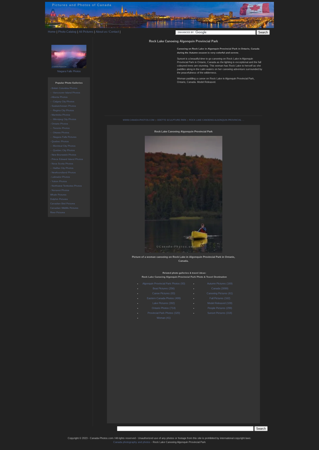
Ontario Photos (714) (164, 308)
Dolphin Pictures (59, 199)
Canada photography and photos (131, 442)
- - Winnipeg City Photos (63, 119)
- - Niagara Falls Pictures (63, 137)
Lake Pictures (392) (163, 303)
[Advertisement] (140, 77)
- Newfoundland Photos (63, 172)
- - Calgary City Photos (62, 101)
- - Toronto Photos (60, 128)
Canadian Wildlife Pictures (64, 208)
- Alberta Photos (58, 97)
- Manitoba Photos (60, 114)
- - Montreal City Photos (62, 146)
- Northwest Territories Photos (66, 185)
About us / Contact (107, 31)
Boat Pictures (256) (164, 288)
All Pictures (86, 31)
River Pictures (57, 212)
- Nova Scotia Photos (61, 163)
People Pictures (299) (220, 308)
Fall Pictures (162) (219, 298)
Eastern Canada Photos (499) (164, 298)
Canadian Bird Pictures (62, 203)
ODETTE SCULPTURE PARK (171, 120)
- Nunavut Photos (59, 190)
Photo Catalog (67, 31)
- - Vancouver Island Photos (65, 92)
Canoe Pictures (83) (163, 293)
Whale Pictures (58, 194)
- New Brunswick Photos (63, 154)
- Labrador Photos (60, 177)
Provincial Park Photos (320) (164, 313)
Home (52, 31)
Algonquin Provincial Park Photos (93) (163, 283)
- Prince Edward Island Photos (66, 159)
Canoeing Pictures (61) (220, 293)
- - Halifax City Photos (61, 168)
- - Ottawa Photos (59, 132)
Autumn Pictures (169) (220, 283)
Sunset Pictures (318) (219, 313)
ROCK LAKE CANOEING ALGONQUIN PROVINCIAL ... (216, 120)
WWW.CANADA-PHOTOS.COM (138, 120)
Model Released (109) (219, 303)
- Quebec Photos (59, 141)
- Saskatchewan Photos (63, 106)
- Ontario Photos (59, 123)
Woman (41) (164, 317)
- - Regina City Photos (62, 110)
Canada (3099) (219, 288)
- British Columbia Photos (63, 88)
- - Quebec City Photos (62, 150)
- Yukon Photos (58, 181)
